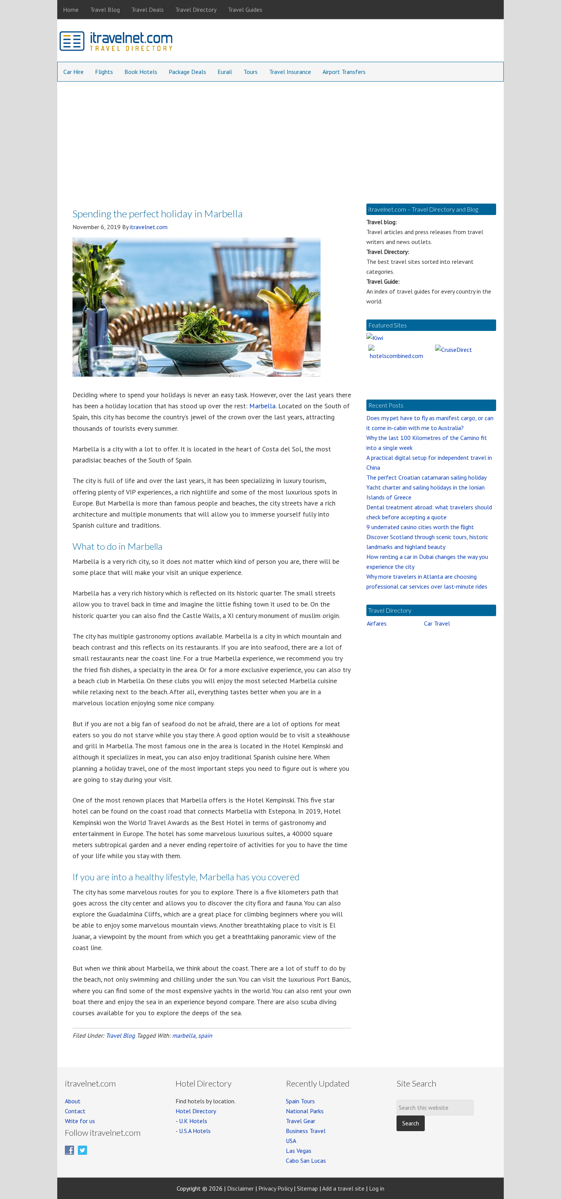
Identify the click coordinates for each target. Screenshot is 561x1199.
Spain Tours (300, 1101)
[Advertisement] (280, 138)
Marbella (262, 405)
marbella (183, 1035)
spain (205, 1035)
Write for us (80, 1121)
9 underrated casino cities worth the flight (420, 527)
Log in (376, 1188)
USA (291, 1140)
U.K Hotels (193, 1121)
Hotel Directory (196, 1111)
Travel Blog (120, 1035)
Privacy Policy (275, 1188)
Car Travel (437, 623)
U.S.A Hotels (195, 1131)
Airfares (377, 623)
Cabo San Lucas (306, 1160)
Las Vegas (298, 1150)
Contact (75, 1111)
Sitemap (307, 1188)
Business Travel (306, 1131)
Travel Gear (300, 1121)
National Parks (305, 1111)
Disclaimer (240, 1188)
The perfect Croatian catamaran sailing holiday (426, 477)
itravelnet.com (116, 43)
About (73, 1101)
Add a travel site (343, 1188)
